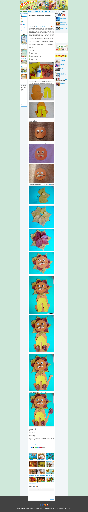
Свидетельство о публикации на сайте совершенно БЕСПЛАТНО (63, 74)
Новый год (23, 27)
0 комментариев (43, 26)
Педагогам (37, 26)
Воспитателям (39, 26)
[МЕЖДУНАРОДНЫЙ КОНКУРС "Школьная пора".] (24, 76)
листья (50, 184)
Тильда (22, 92)
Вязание (23, 19)
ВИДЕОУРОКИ (30, 11)
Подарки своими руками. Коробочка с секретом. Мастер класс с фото (63, 83)
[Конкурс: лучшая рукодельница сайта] (24, 51)
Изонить (23, 22)
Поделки (22, 91)
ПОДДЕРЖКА (45, 11)
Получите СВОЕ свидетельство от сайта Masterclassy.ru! (24, 45)
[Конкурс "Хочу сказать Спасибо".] (24, 69)
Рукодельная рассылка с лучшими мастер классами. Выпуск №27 (63, 79)
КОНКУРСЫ (41, 11)
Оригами (23, 29)
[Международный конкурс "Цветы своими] (24, 62)
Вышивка (23, 18)
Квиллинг (23, 24)
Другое (22, 104)
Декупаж (23, 21)
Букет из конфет (24, 16)
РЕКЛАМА (50, 11)
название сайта (24, 11)
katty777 (30, 26)
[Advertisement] (41, 21)
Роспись (22, 102)
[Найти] (62, 11)
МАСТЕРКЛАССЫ (35, 11)
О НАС (53, 11)
